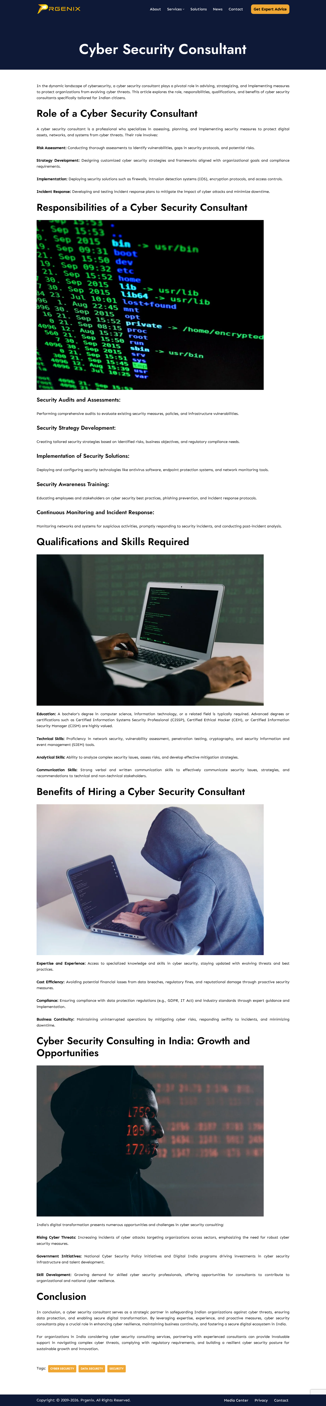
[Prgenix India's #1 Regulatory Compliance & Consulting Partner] (59, 9)
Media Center (236, 1400)
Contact (236, 9)
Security (117, 1368)
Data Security (92, 1368)
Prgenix (87, 1400)
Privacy (261, 1400)
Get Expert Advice (270, 9)
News (217, 9)
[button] (183, 9)
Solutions (198, 9)
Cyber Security (62, 1368)
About (155, 9)
